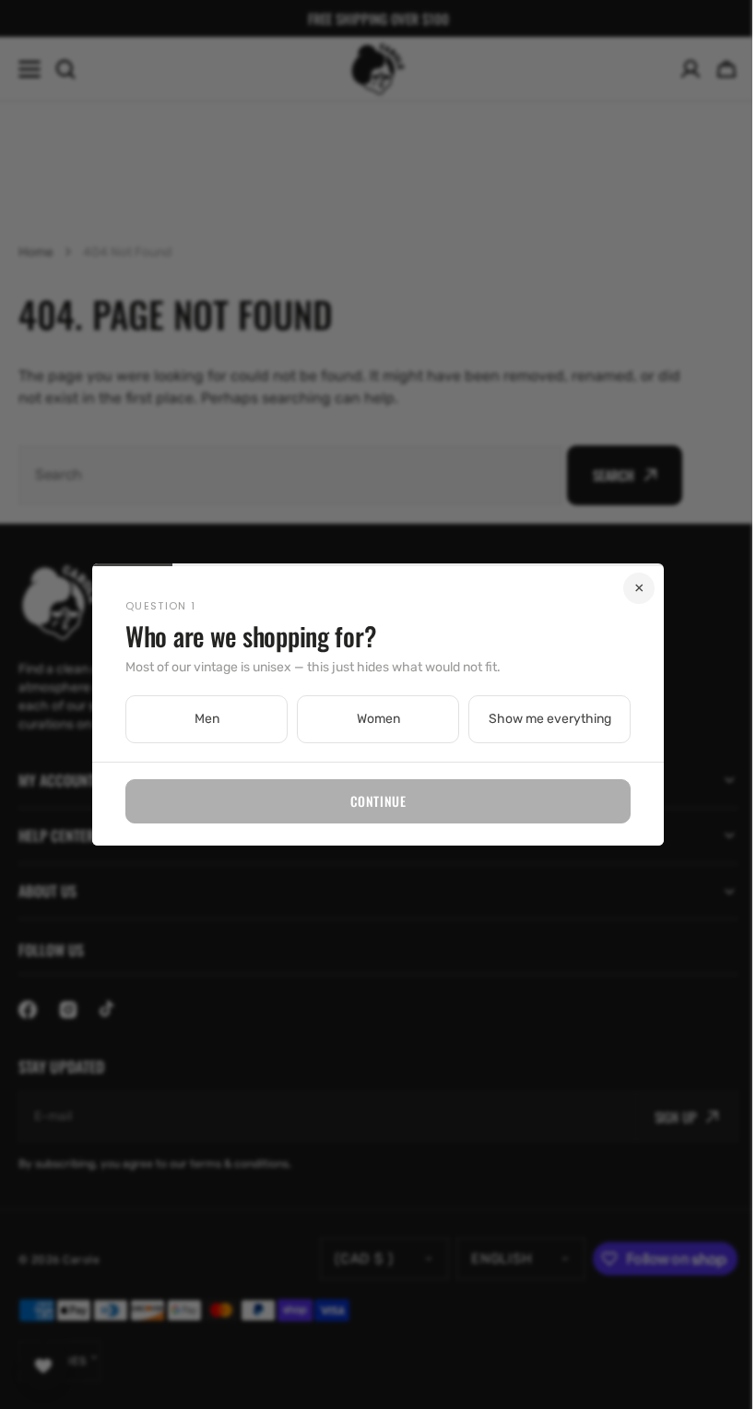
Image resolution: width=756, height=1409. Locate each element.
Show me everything (542, 719)
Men (199, 719)
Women (371, 719)
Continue (370, 801)
